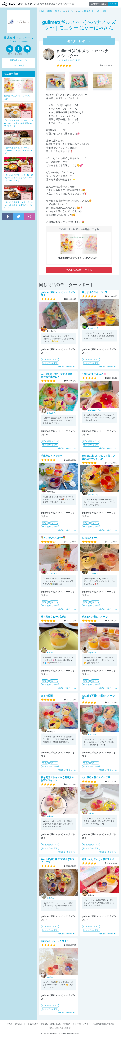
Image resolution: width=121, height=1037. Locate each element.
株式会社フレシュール (67, 366)
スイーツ (54, 359)
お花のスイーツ (90, 537)
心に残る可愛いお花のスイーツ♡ (98, 697)
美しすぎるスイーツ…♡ (94, 292)
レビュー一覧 (18, 65)
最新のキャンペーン (18, 60)
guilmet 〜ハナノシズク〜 (55, 940)
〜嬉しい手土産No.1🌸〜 (95, 373)
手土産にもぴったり (51, 455)
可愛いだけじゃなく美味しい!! (98, 859)
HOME (9, 1024)
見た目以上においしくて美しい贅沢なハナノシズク (98, 457)
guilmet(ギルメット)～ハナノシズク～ (58, 293)
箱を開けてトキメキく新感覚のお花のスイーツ (57, 779)
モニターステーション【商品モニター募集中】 (17, 3)
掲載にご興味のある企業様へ (60, 1028)
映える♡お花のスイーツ (95, 616)
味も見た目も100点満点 (54, 616)
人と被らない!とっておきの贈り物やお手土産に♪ (58, 375)
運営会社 (44, 1024)
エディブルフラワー (51, 363)
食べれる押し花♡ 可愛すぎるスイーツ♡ (58, 860)
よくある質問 (33, 1024)
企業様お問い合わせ (99, 4)
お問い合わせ (55, 1024)
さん (93, 328)
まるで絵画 (47, 695)
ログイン (113, 4)
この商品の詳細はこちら (79, 270)
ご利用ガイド (20, 1024)
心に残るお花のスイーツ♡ (96, 777)
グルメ (45, 359)
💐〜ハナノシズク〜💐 (53, 537)
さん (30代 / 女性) (68, 60)
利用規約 (66, 1024)
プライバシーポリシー (81, 1024)
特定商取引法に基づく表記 (103, 1024)
